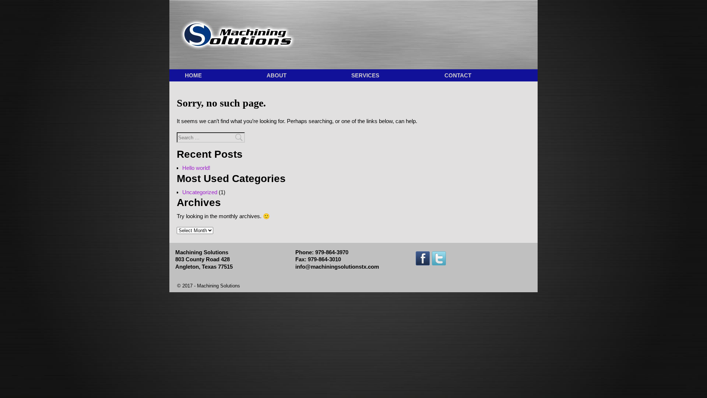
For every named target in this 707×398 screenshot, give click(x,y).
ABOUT (276, 75)
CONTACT (457, 75)
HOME (193, 75)
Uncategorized (199, 192)
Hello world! (196, 168)
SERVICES (365, 75)
